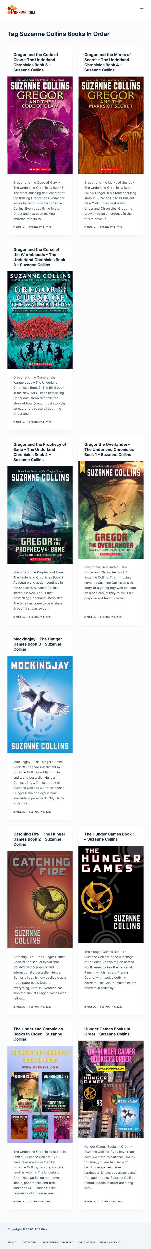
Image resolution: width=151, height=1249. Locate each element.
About (11, 1242)
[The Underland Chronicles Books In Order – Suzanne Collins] (40, 1094)
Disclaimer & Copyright (57, 1242)
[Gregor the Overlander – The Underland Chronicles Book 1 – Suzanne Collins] (111, 510)
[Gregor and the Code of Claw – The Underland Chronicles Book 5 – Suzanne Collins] (40, 125)
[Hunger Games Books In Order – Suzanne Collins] (111, 1089)
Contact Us (29, 1242)
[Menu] (142, 10)
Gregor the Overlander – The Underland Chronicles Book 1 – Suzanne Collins (109, 449)
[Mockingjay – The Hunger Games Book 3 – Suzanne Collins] (40, 704)
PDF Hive (40, 1229)
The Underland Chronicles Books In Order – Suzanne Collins (38, 1034)
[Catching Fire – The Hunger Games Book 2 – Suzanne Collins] (40, 899)
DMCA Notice (86, 1242)
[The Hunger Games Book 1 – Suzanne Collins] (111, 894)
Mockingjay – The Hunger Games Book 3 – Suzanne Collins (37, 644)
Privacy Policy (110, 1242)
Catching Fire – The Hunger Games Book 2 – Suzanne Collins (39, 839)
